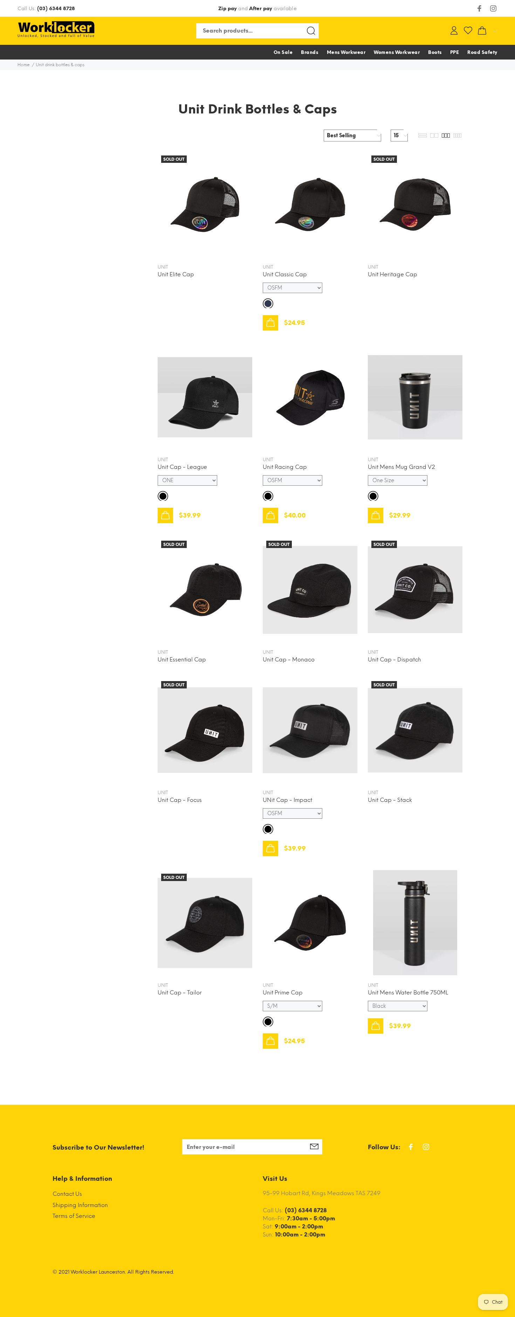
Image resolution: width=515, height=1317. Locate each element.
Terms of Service (74, 1216)
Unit (163, 267)
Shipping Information (80, 1205)
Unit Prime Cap (283, 992)
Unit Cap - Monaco (289, 659)
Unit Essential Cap (182, 659)
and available (257, 9)
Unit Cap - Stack (390, 800)
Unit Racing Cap (285, 467)
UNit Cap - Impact (287, 800)
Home (24, 64)
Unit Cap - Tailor (180, 992)
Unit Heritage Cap (392, 274)
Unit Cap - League (182, 467)
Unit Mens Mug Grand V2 (401, 467)
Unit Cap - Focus (180, 800)
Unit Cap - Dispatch (394, 659)
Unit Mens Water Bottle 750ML (408, 992)
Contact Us (67, 1194)
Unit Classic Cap (285, 274)
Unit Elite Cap (176, 274)
